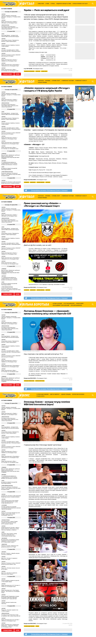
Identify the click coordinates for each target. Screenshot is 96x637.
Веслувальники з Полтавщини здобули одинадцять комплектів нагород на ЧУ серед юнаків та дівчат (10, 541)
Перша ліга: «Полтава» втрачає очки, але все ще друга (10, 568)
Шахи (3, 532)
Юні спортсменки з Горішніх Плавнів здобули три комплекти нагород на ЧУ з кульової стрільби (9, 522)
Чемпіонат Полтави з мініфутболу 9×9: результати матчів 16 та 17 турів (9, 546)
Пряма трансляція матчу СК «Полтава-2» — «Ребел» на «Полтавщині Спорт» (11, 586)
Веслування (4, 538)
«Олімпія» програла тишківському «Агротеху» (8, 603)
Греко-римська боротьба (7, 171)
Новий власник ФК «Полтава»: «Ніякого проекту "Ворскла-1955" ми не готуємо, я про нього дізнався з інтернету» (10, 529)
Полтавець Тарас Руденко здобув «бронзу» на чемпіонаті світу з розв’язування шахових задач (9, 535)
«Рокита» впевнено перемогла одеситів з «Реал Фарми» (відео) (10, 581)
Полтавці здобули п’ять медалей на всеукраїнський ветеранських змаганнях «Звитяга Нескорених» (11, 508)
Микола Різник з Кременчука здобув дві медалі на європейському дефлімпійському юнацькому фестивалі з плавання (10, 156)
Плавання (4, 153)
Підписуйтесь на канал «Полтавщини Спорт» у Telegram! (49, 190)
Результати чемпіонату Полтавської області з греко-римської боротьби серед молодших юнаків (10, 174)
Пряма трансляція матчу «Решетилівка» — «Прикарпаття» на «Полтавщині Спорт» (10, 65)
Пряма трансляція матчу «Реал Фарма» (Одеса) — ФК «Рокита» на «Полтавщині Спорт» (10, 591)
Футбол (3, 14)
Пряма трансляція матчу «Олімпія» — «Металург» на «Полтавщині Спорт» (9, 22)
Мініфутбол (4, 544)
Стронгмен (4, 505)
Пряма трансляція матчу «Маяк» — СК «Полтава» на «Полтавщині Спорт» (9, 70)
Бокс (3, 33)
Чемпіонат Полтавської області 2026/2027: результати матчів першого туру (11, 564)
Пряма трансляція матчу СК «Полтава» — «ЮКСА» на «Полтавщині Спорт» (10, 620)
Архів (17, 74)
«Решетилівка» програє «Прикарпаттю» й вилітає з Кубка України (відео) (10, 41)
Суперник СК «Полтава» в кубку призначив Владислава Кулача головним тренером (11, 182)
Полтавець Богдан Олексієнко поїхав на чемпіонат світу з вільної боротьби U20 (10, 615)
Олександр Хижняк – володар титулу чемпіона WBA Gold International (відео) (10, 36)
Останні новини (6, 8)
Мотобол (4, 160)
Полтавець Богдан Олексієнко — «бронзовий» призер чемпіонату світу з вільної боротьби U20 (9, 28)
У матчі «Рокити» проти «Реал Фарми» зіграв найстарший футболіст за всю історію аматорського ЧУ (9, 502)
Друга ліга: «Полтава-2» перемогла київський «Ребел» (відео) (9, 573)
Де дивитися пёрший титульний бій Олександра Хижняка (9, 169)
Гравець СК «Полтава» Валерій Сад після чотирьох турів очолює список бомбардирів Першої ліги (10, 514)
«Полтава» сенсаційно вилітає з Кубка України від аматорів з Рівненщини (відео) (10, 50)
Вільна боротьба (5, 25)
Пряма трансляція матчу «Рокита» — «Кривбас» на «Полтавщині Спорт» (9, 60)
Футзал (28, 3)
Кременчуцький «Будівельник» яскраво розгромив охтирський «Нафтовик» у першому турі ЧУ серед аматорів (10, 597)
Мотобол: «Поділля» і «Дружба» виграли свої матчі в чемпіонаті (10, 554)
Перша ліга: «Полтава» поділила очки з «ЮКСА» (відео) (9, 610)
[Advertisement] (85, 16)
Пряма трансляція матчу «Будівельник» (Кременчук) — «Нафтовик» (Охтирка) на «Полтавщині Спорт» (10, 626)
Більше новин (7, 74)
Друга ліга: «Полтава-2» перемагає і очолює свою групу (9, 559)
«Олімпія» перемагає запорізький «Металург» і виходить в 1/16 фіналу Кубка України (11, 17)
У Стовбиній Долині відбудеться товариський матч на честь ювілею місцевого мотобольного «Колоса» (9, 163)
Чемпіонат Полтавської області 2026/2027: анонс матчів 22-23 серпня (11, 55)
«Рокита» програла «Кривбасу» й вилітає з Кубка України (10, 46)
